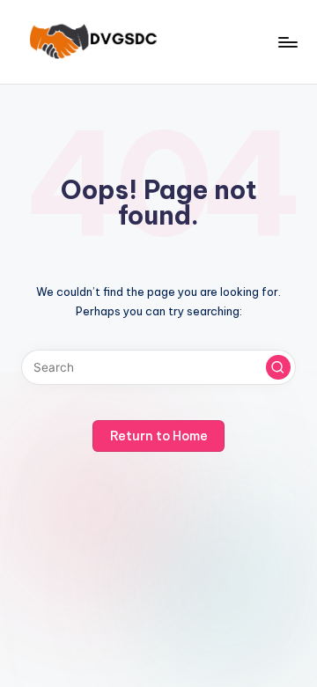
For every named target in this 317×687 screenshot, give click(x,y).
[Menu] (287, 42)
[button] (278, 367)
